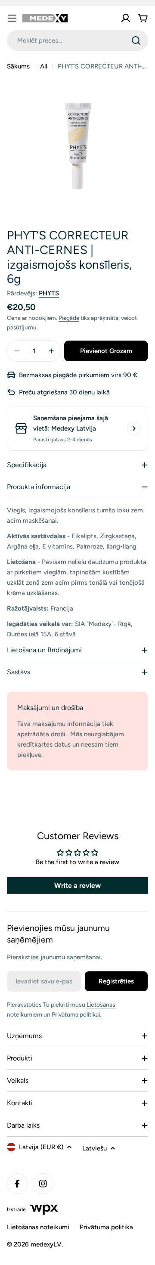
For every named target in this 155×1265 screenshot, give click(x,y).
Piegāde (69, 317)
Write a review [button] (77, 885)
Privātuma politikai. (76, 1014)
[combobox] (77, 40)
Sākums (18, 66)
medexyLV (46, 1244)
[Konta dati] (126, 18)
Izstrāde (16, 1209)
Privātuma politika (106, 1227)
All (43, 66)
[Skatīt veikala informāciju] (134, 428)
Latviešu (94, 1148)
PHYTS (49, 293)
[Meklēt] (136, 40)
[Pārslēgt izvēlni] (12, 18)
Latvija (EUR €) (41, 1147)
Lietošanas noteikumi (38, 1227)
